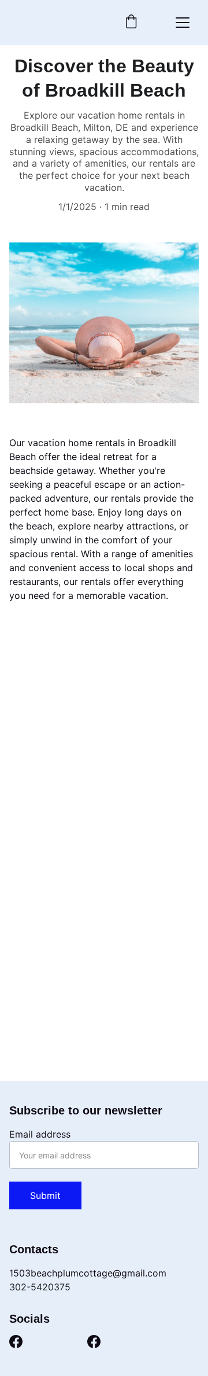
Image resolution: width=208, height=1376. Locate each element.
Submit (45, 1195)
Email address (39, 1134)
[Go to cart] (131, 22)
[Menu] (183, 22)
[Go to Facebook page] (16, 1341)
